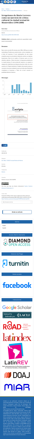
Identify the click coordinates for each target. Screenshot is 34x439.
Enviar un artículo (17, 212)
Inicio (3, 9)
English (4, 225)
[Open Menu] (1, 1)
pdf (5, 145)
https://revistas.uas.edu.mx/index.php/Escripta (13, 409)
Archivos (7, 9)
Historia (3, 172)
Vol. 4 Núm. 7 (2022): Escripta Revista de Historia (12, 10)
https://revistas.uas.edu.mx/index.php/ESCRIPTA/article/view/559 (15, 199)
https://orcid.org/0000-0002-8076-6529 (10, 34)
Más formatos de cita (8, 202)
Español (4, 228)
